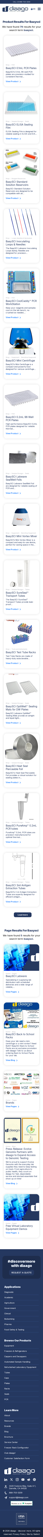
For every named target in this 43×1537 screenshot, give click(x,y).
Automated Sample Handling (17, 1362)
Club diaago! (9, 1453)
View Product (12, 81)
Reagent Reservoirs (19, 178)
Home (8, 973)
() (34, 9)
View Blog (10, 1060)
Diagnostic (9, 1292)
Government (10, 1308)
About (7, 1415)
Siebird (36, 1534)
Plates (7, 1383)
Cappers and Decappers (15, 1356)
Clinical (7, 1313)
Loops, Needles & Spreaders (22, 238)
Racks (7, 1388)
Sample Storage (17, 121)
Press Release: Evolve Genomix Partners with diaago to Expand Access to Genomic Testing (21, 1153)
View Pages (11, 992)
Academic (8, 1297)
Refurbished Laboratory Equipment (20, 1367)
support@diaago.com (18, 1497)
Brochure (8, 1437)
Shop (7, 65)
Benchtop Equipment (28, 357)
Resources (9, 1421)
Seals (27, 121)
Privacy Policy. (20, 1534)
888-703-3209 (24, 2)
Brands (10, 1102)
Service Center (11, 1442)
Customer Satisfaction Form (17, 1458)
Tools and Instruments (19, 649)
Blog (6, 1431)
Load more (25, 914)
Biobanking (9, 1319)
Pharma (7, 1324)
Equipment (15, 357)
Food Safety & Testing (14, 1329)
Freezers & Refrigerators (15, 1351)
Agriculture (9, 1303)
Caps (6, 1378)
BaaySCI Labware (16, 976)
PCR (13, 65)
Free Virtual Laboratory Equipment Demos (19, 1227)
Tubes (27, 589)
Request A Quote (21, 1272)
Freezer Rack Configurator (16, 1447)
